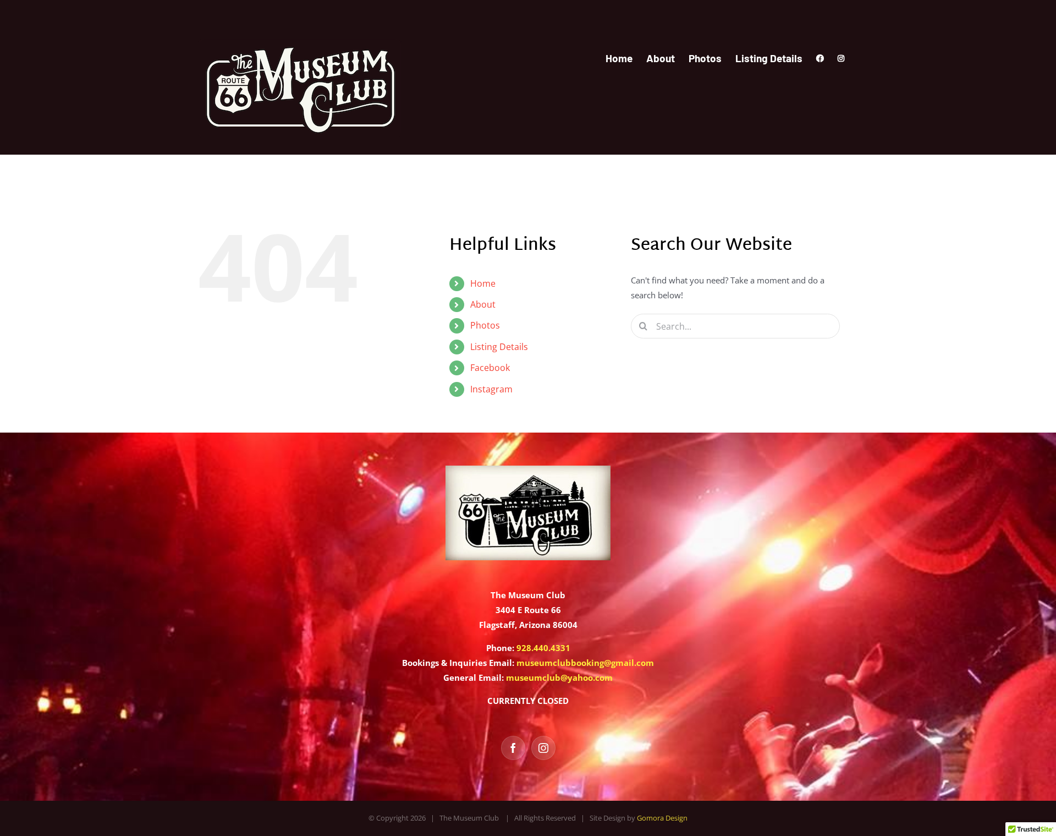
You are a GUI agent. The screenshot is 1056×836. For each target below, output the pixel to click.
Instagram (491, 389)
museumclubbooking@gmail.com (585, 662)
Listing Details (499, 347)
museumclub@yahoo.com (559, 677)
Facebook (490, 368)
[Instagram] (543, 748)
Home (483, 283)
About (483, 304)
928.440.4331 (543, 647)
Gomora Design (662, 818)
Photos (485, 325)
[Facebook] (513, 748)
